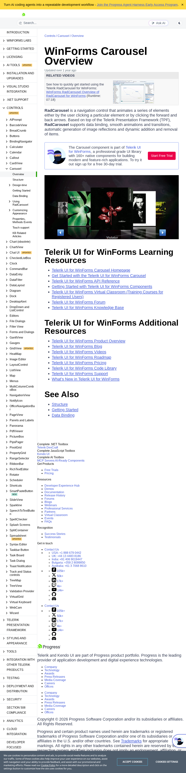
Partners (50, 511)
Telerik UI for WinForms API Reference (86, 281)
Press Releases (55, 676)
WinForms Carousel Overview (96, 56)
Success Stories (55, 533)
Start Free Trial (162, 156)
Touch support (21, 227)
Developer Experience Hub (62, 485)
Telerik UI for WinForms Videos (79, 352)
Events (49, 518)
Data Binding (20, 195)
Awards (49, 673)
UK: (66, 556)
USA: (66, 552)
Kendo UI (43, 454)
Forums (49, 498)
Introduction (18, 32)
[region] (93, 762)
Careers (50, 683)
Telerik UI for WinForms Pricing (79, 362)
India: (67, 559)
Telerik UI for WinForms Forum (78, 302)
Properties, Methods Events (22, 220)
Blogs (48, 501)
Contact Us (52, 549)
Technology (52, 670)
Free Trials (51, 470)
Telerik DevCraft (47, 447)
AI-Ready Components (69, 460)
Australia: (69, 565)
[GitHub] (54, 595)
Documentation (54, 492)
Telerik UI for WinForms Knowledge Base (88, 307)
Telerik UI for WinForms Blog (77, 346)
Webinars (51, 505)
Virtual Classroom (56, 515)
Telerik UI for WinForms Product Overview (88, 341)
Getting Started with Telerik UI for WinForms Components (102, 286)
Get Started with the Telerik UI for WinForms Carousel (99, 275)
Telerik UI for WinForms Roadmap (81, 357)
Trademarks (131, 741)
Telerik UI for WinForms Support (80, 373)
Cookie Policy (48, 765)
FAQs (48, 521)
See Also (62, 394)
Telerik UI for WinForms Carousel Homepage (91, 270)
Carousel (63, 35)
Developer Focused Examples (16, 747)
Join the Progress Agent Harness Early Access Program (137, 5)
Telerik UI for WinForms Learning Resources (109, 256)
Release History (55, 495)
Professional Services (59, 508)
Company (51, 666)
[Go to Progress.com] (49, 648)
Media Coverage (55, 680)
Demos (49, 488)
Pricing (49, 473)
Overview (18, 174)
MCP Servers (45, 460)
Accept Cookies (132, 761)
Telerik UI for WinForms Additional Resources (112, 327)
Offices (49, 686)
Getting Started (21, 190)
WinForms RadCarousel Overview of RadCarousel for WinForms (72, 94)
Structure (18, 179)
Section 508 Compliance (16, 710)
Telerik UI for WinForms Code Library (84, 368)
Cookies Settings (167, 761)
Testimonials (53, 537)
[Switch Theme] (179, 23)
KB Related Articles (19, 234)
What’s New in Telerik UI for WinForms (86, 379)
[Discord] (54, 599)
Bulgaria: (68, 562)
